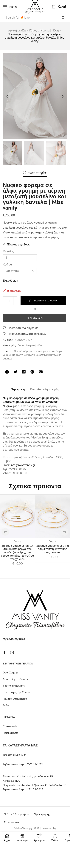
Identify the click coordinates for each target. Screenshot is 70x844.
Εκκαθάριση (10, 281)
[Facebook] (4, 652)
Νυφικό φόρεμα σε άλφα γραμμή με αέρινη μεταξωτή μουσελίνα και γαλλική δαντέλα (32, 354)
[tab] (17, 389)
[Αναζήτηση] (63, 18)
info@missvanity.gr (23, 465)
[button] (10, 6)
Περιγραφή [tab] (18, 389)
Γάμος (33, 30)
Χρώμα (7, 264)
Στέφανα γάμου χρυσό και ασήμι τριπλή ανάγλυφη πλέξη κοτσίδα (52, 549)
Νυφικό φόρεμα (23, 351)
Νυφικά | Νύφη (50, 30)
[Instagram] (12, 652)
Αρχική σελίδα (17, 30)
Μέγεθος (8, 251)
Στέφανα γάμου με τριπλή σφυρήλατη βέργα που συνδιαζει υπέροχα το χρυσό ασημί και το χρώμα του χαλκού (17, 552)
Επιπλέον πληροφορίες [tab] (44, 389)
